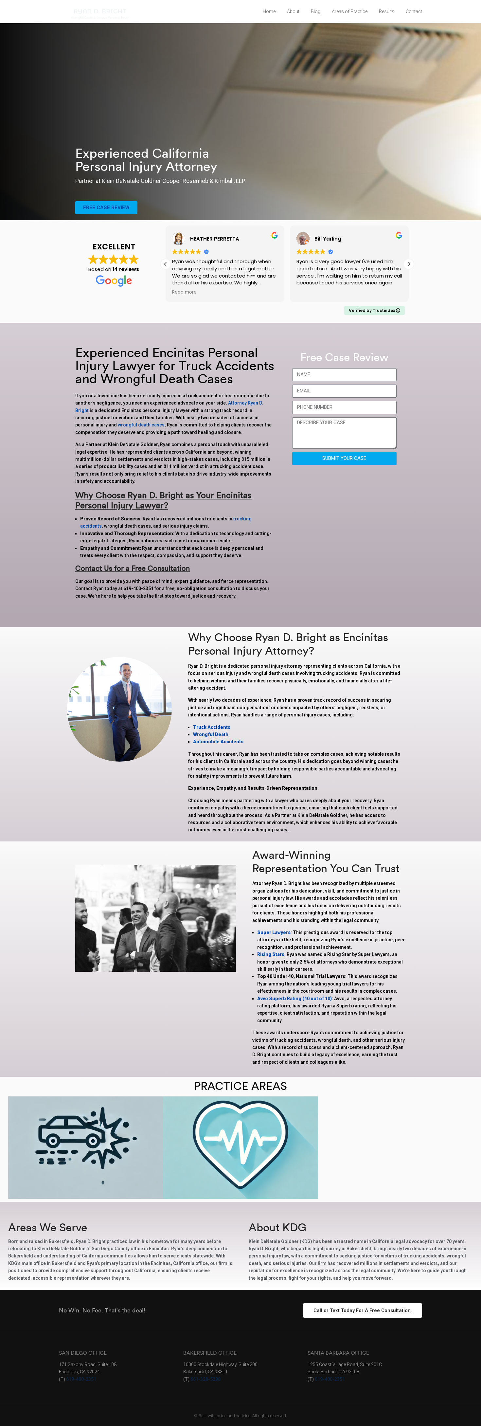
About (293, 11)
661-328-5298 (205, 1379)
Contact (414, 11)
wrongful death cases (141, 424)
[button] (409, 264)
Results (386, 11)
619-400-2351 (81, 1379)
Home (269, 11)
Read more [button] (184, 292)
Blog (315, 11)
